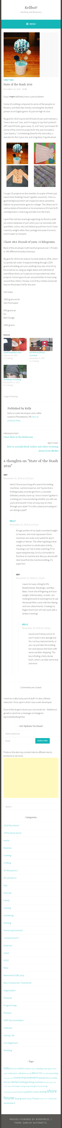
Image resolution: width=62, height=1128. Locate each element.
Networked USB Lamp (14, 975)
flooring (48, 1073)
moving (22, 1086)
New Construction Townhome (17, 982)
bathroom (14, 1069)
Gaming (7, 907)
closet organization (50, 1069)
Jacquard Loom (11, 937)
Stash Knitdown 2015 (12, 352)
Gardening (8, 915)
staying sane (20, 1098)
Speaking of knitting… (13, 379)
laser (51, 1082)
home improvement (25, 1077)
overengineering (9, 1092)
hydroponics (44, 1077)
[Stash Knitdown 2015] (15, 344)
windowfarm (9, 1103)
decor (35, 1073)
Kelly (24, 89)
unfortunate (52, 1099)
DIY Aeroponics (10, 870)
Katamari (8, 945)
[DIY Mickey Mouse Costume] (41, 344)
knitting (14, 396)
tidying (29, 1099)
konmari (46, 1082)
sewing (43, 1091)
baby (7, 1068)
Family (7, 900)
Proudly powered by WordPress (29, 1119)
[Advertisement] (31, 778)
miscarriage (15, 1086)
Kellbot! (31, 8)
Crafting (9, 80)
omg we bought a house (34, 1086)
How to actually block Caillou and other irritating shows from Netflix (32, 447)
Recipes (7, 1012)
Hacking (7, 922)
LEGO (6, 960)
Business (8, 847)
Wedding (8, 1050)
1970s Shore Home (12, 832)
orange (45, 1086)
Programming (10, 1005)
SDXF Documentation (14, 1020)
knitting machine (35, 1082)
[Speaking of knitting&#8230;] (15, 371)
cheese (33, 1069)
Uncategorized (11, 1042)
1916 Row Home (11, 825)
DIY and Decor (10, 877)
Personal (8, 997)
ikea (51, 1078)
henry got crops (8, 1078)
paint (16, 1092)
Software (8, 1027)
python (29, 1091)
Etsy (5, 885)
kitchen (15, 1082)
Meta (6, 967)
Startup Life (9, 1035)
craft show (21, 1073)
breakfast (27, 1069)
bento (6, 840)
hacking (55, 1073)
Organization (10, 990)
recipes (36, 1092)
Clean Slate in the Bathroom (18, 435)
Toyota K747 (43, 1099)
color (5, 1073)
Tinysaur (36, 1098)
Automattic (40, 1122)
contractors (12, 1073)
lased (6, 952)
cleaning (39, 1068)
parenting (22, 1092)
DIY (40, 1073)
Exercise (8, 892)
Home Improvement (13, 930)
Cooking (7, 855)
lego (9, 1086)
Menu (33, 24)
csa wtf (28, 1073)
